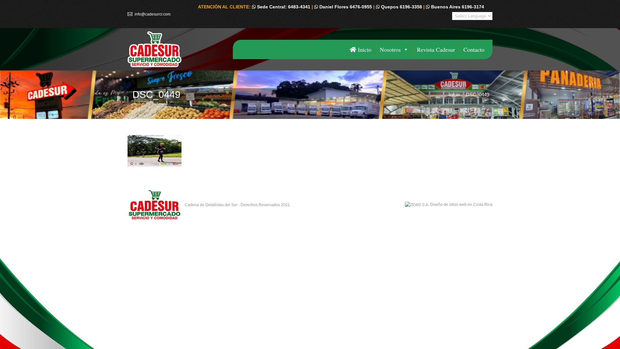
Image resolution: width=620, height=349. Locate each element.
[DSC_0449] (310, 150)
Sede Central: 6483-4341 (283, 6)
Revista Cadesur (436, 49)
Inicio (363, 49)
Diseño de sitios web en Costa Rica (461, 204)
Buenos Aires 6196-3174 (457, 6)
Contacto (473, 49)
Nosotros (390, 49)
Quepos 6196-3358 (401, 6)
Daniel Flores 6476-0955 (345, 6)
